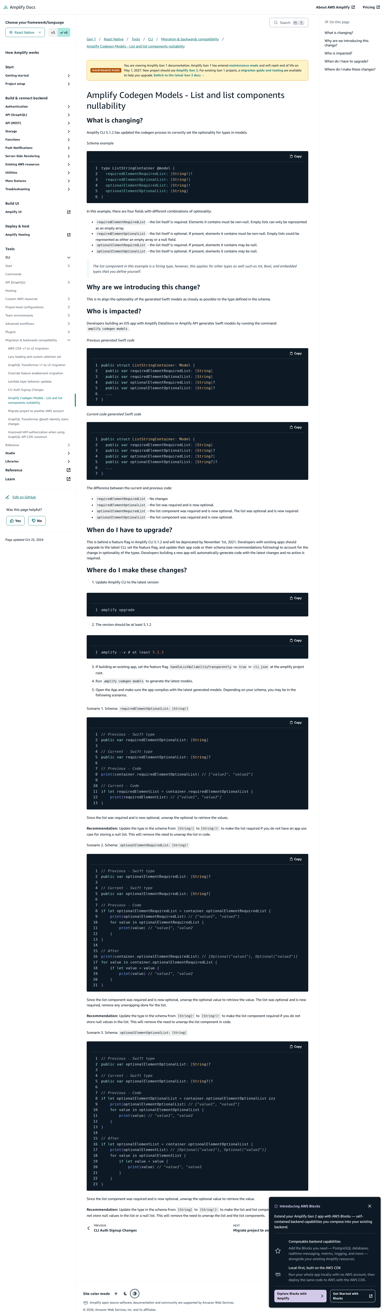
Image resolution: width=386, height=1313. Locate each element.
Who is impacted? (338, 53)
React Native (24, 32)
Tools (136, 39)
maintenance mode (243, 65)
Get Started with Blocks (346, 1296)
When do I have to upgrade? (346, 61)
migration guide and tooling (262, 70)
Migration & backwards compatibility (190, 39)
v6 (66, 32)
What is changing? (339, 32)
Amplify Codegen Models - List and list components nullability (136, 46)
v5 (53, 32)
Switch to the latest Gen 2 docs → (179, 75)
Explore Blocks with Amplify (292, 1296)
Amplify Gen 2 (187, 70)
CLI (150, 39)
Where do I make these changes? (350, 69)
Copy (299, 157)
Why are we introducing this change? (347, 42)
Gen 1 (91, 39)
